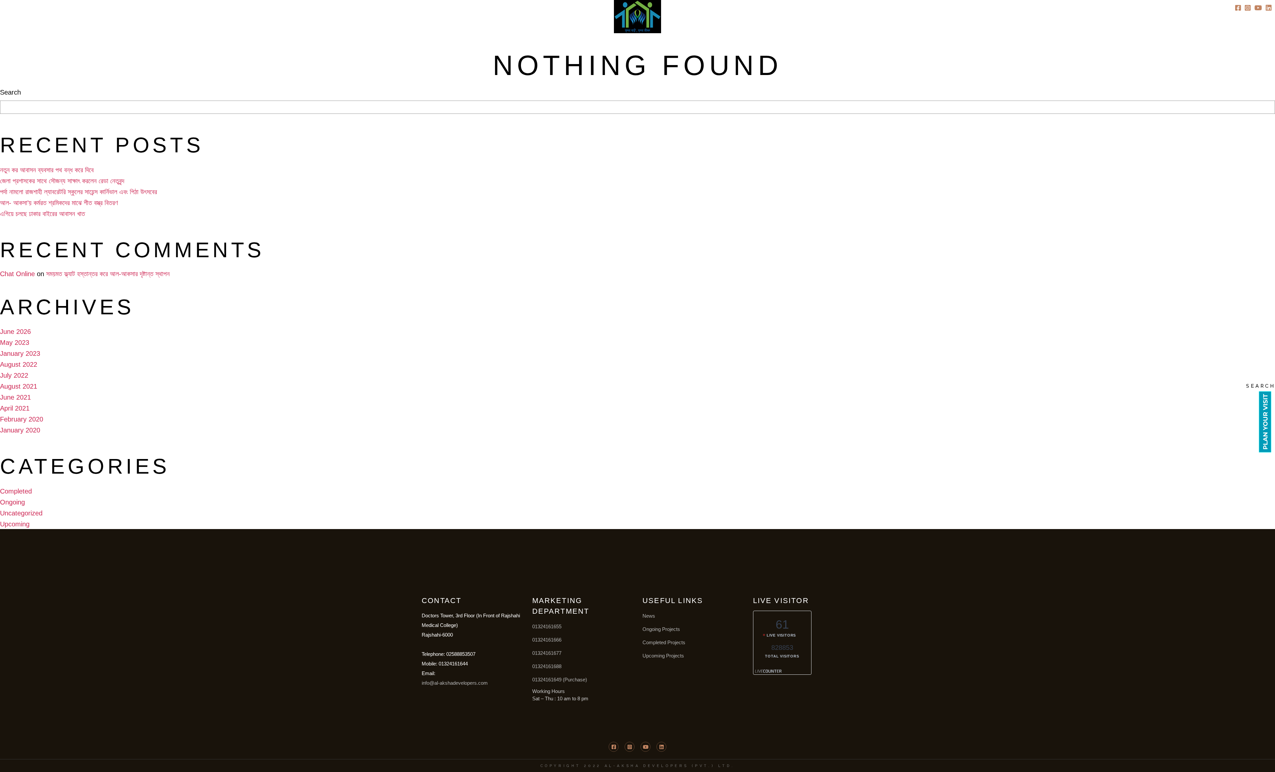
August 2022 (18, 364)
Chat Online (17, 273)
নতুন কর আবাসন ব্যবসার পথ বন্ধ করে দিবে (47, 170)
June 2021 (15, 397)
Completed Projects (663, 642)
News (648, 616)
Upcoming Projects (663, 655)
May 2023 (14, 342)
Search (10, 92)
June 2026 (15, 331)
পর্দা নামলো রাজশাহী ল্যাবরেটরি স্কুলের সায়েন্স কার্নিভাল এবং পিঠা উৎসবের (78, 191)
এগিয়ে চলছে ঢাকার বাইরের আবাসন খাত (42, 213)
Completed (16, 491)
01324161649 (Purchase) (559, 679)
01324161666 (546, 640)
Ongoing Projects (661, 629)
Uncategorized (21, 513)
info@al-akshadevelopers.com (455, 683)
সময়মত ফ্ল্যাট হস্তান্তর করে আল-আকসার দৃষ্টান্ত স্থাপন (108, 273)
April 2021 (15, 408)
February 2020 (21, 419)
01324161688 (546, 666)
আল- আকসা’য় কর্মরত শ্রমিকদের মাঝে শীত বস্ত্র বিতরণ (59, 202)
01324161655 (546, 626)
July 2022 (14, 375)
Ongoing (12, 502)
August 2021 (18, 386)
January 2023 (20, 353)
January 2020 (20, 430)
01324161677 (546, 653)
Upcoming (15, 524)
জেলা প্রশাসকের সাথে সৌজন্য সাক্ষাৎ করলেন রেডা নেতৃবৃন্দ (62, 181)
